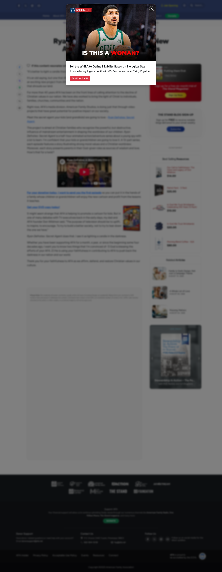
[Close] (151, 8)
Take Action (80, 78)
